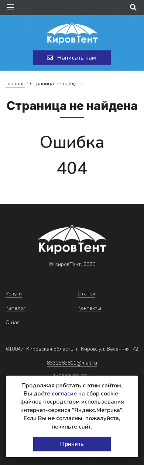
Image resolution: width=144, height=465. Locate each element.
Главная (15, 83)
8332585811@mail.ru (72, 362)
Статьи (86, 293)
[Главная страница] (72, 33)
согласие (64, 394)
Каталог (15, 308)
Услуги (14, 293)
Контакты (89, 308)
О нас (13, 322)
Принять (72, 444)
